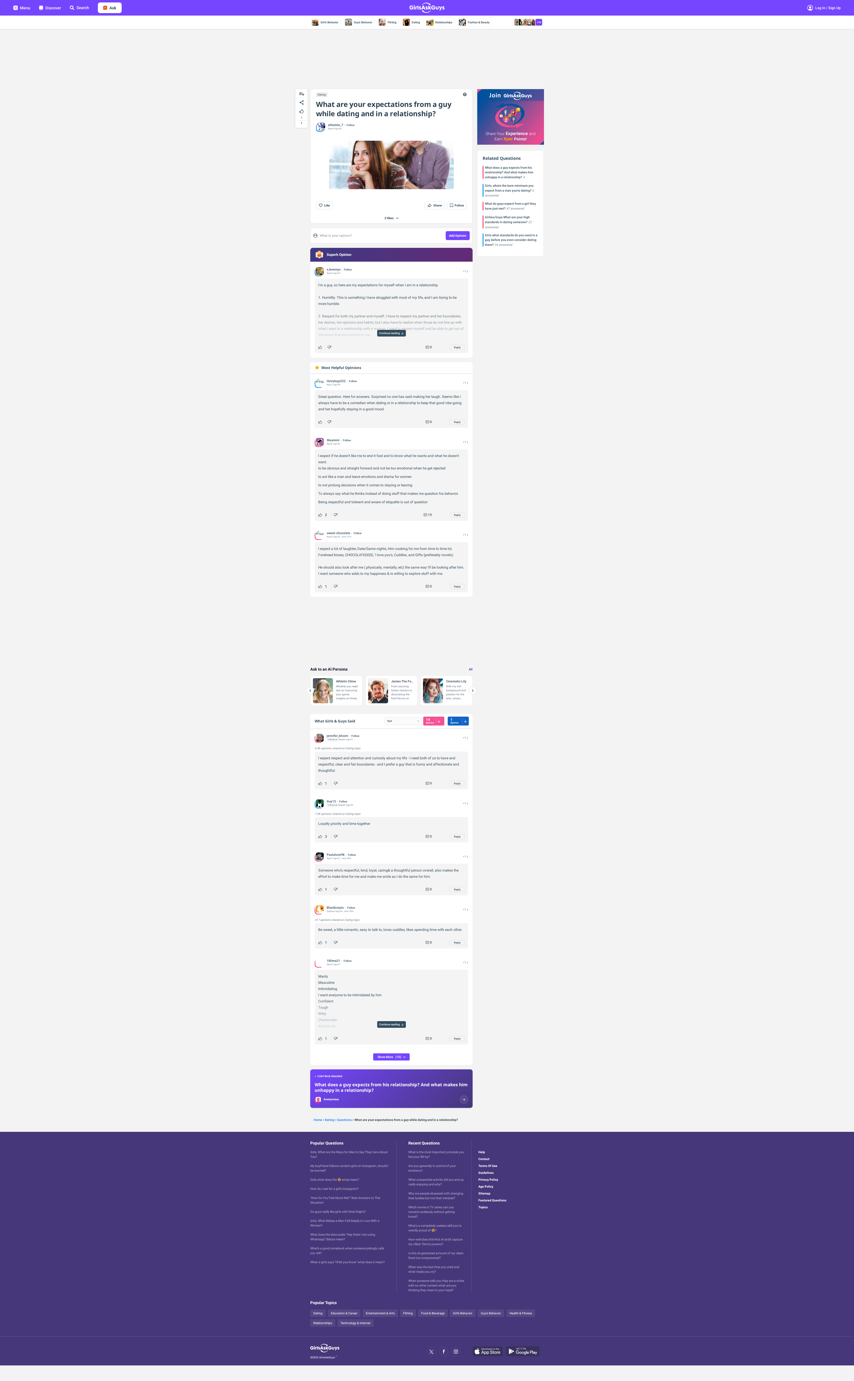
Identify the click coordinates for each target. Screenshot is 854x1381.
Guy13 (331, 801)
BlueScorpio (335, 907)
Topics (483, 1207)
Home (318, 1120)
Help (481, 1152)
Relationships (443, 22)
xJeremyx (333, 269)
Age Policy (485, 1186)
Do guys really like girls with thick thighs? (338, 1211)
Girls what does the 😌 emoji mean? (334, 1179)
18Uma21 (333, 960)
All (471, 669)
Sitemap (484, 1193)
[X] (431, 1351)
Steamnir (333, 440)
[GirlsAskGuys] (324, 1351)
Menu (25, 8)
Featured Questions (492, 1200)
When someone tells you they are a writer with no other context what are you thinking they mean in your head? (436, 1285)
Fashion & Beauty (478, 22)
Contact (483, 1159)
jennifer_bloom (337, 736)
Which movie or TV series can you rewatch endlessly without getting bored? (431, 1211)
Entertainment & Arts (380, 1313)
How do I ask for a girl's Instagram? (334, 1189)
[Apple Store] (489, 1351)
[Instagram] (455, 1351)
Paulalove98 (335, 854)
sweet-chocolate (338, 533)
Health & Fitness (521, 1313)
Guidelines (486, 1173)
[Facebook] (443, 1351)
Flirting (392, 22)
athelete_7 (335, 125)
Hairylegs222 (336, 381)
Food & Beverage (433, 1313)
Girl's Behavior (329, 22)
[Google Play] (524, 1351)
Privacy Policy (488, 1179)
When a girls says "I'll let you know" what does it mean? (347, 1262)
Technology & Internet (355, 1323)
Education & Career (344, 1313)
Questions (344, 1120)
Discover (53, 8)
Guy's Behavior (363, 22)
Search (83, 7)
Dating (416, 22)
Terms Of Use (487, 1166)
